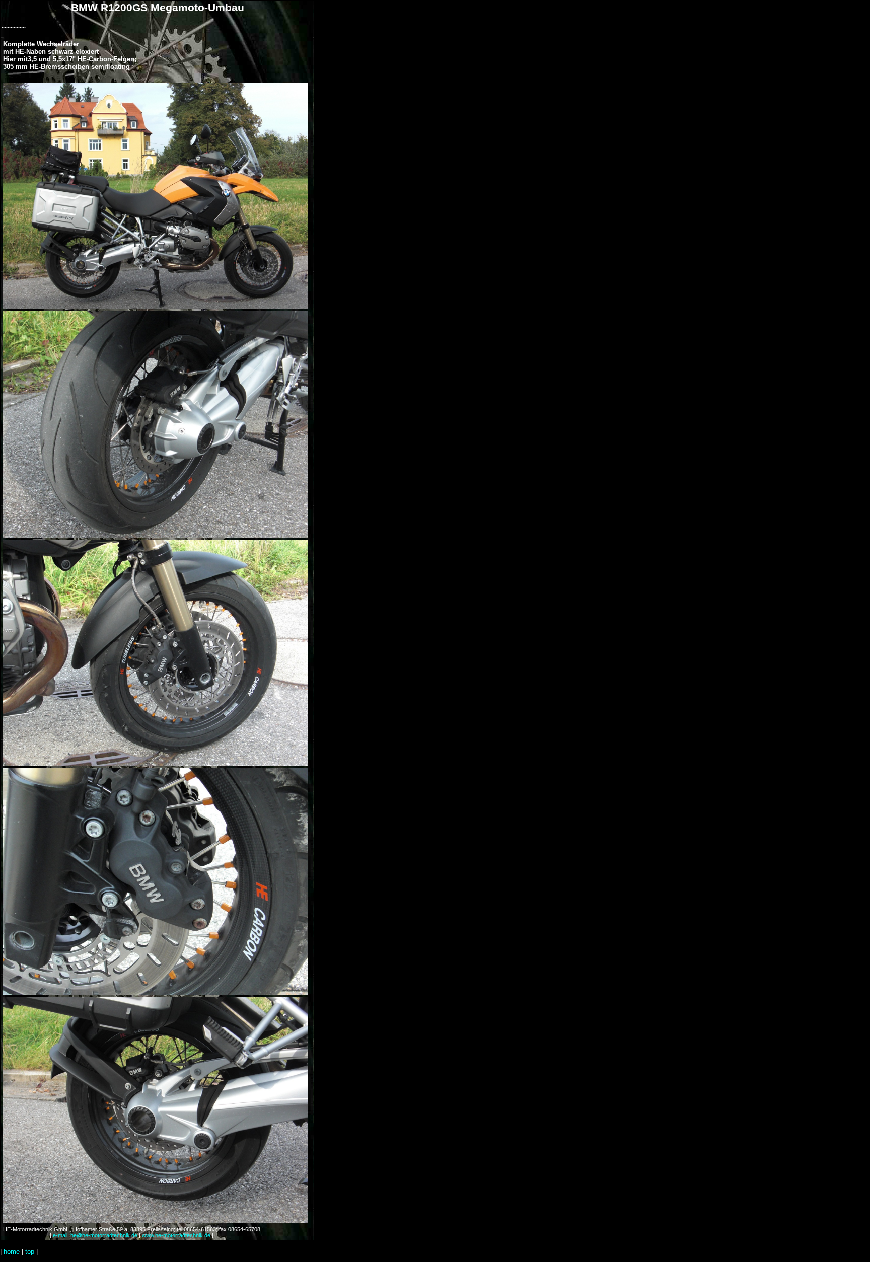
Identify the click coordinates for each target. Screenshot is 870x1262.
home (12, 1251)
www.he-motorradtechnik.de (176, 1235)
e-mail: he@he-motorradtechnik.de (95, 1235)
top (29, 1251)
